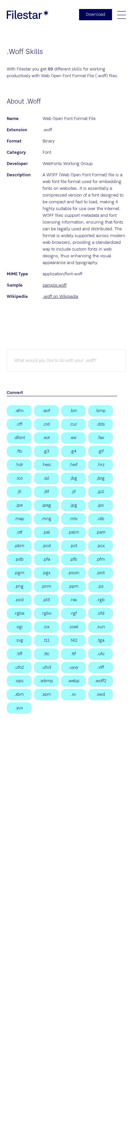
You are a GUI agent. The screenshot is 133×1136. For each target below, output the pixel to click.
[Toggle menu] (121, 15)
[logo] (27, 14)
